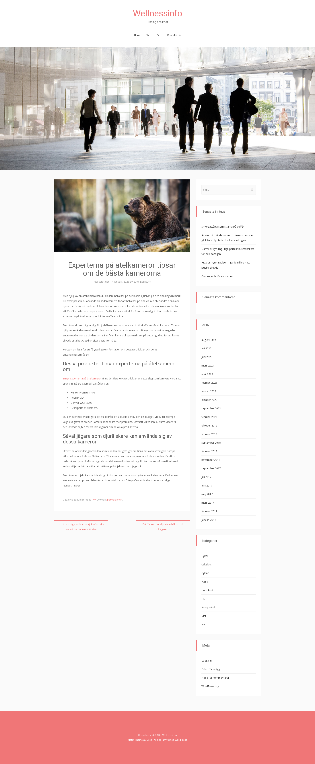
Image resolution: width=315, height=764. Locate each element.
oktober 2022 (209, 400)
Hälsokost (207, 590)
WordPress (181, 739)
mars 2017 (207, 502)
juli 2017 (206, 477)
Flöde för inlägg (210, 669)
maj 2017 (207, 494)
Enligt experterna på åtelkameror (82, 378)
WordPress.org (210, 686)
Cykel (204, 556)
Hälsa (204, 581)
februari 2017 (209, 511)
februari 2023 (209, 382)
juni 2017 (206, 485)
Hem (137, 35)
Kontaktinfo (174, 35)
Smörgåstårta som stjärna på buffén (222, 226)
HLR (203, 598)
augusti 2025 (209, 340)
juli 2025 (206, 348)
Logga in (206, 660)
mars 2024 (207, 365)
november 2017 (210, 459)
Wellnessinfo (157, 13)
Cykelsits (206, 564)
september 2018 (211, 442)
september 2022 (211, 408)
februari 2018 (209, 451)
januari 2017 (208, 519)
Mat (203, 616)
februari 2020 (209, 417)
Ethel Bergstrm (142, 281)
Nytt (148, 35)
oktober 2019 (209, 425)
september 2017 (211, 468)
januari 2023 (208, 391)
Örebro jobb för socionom (217, 276)
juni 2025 (206, 357)
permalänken (114, 499)
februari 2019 (209, 434)
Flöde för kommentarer (215, 677)
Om (159, 35)
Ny (94, 499)
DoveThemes (154, 739)
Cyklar (205, 573)
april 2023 (207, 374)
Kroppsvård (208, 607)
